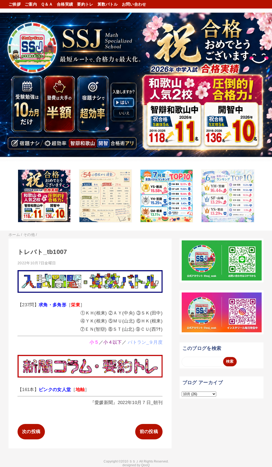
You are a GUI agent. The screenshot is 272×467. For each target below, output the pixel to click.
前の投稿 (149, 431)
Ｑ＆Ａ (47, 4)
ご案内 (31, 4)
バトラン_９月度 (145, 342)
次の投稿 (31, 431)
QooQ (145, 465)
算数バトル (107, 4)
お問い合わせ (134, 4)
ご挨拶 (14, 4)
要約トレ (85, 4)
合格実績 (65, 4)
